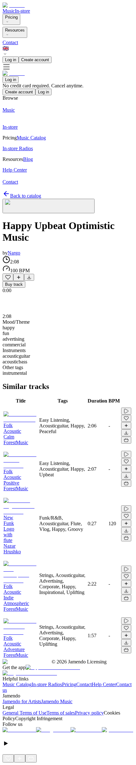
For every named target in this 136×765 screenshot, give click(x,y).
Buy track (14, 284)
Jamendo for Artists (22, 701)
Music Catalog (17, 684)
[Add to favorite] (8, 277)
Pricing (11, 17)
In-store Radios (47, 684)
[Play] (49, 206)
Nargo (14, 253)
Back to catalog (25, 195)
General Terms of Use (24, 712)
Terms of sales (60, 712)
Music (9, 11)
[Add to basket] (126, 440)
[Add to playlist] (18, 277)
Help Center (104, 684)
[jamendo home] (14, 5)
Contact (10, 42)
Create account (35, 59)
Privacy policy (89, 712)
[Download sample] (29, 277)
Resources (15, 30)
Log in (10, 59)
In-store (22, 11)
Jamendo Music (56, 701)
